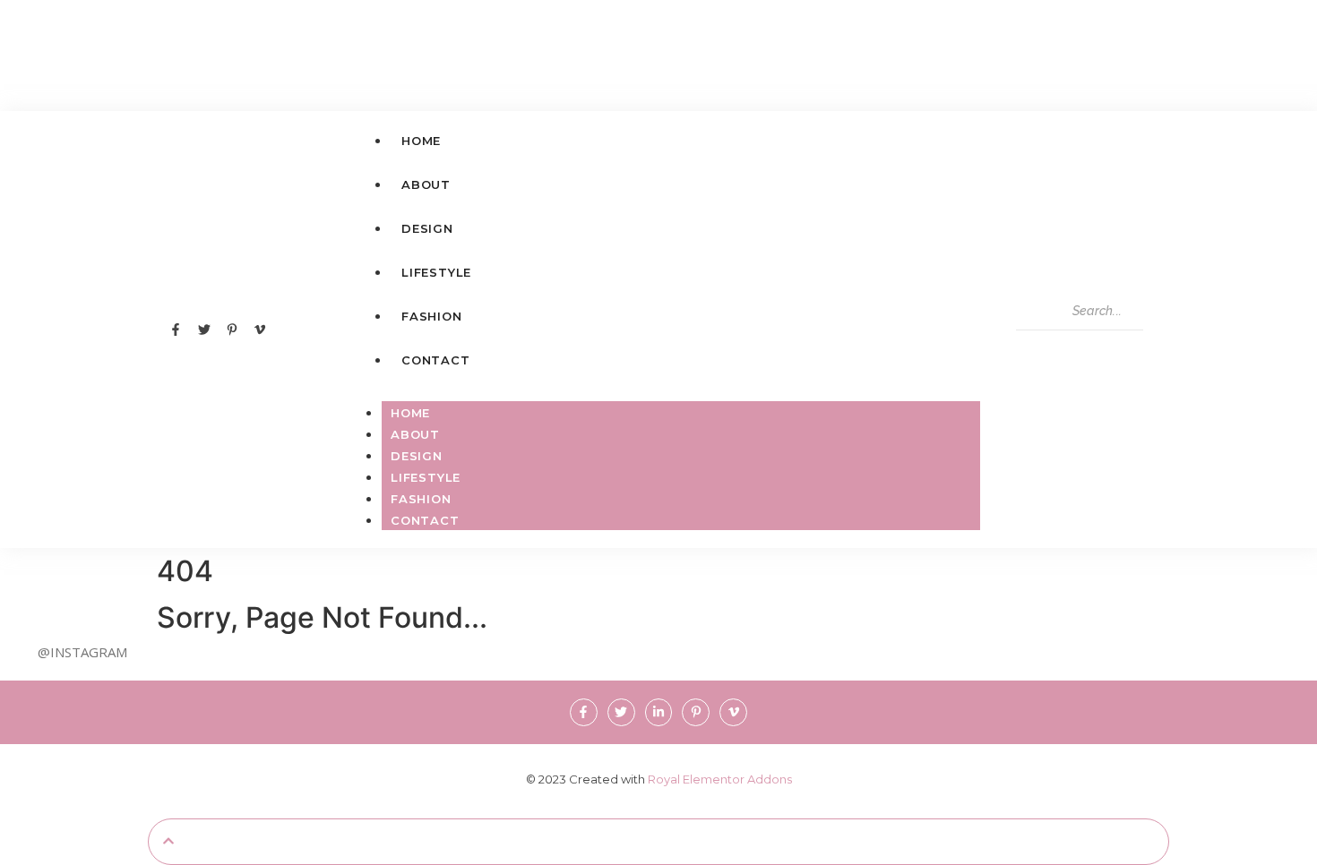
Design (417, 456)
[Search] (1035, 348)
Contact (425, 520)
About (415, 434)
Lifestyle (426, 477)
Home (410, 413)
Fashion (421, 499)
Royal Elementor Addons (720, 779)
